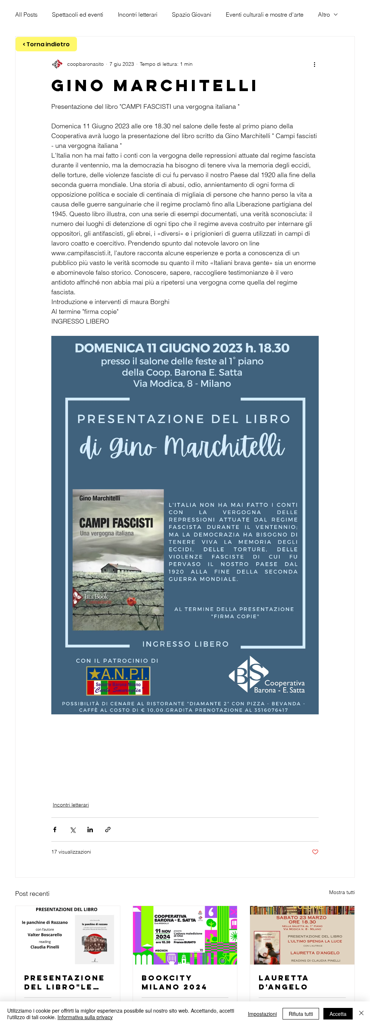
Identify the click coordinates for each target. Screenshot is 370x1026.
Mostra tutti (342, 892)
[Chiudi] (361, 1013)
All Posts (26, 14)
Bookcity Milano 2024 (175, 982)
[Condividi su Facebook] (54, 829)
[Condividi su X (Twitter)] (72, 829)
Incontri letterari (138, 14)
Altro (324, 14)
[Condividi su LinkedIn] (90, 829)
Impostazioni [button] (262, 1013)
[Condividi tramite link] (107, 829)
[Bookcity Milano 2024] (185, 935)
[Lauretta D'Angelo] (302, 935)
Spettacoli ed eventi (77, 14)
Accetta (338, 1013)
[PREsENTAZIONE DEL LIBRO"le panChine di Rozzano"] (68, 935)
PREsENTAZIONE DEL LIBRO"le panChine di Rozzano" (64, 982)
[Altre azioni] (314, 64)
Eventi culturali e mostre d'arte (265, 14)
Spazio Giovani (191, 14)
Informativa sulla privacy (85, 1017)
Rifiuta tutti (301, 1013)
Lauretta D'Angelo (284, 982)
